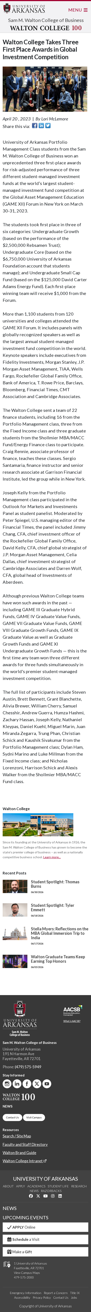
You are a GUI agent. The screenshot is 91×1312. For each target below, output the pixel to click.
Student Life (58, 1186)
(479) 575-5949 (28, 1067)
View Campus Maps (27, 1273)
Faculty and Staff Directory (25, 1144)
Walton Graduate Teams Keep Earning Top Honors (58, 959)
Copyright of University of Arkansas (45, 1306)
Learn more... (52, 857)
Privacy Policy (42, 1297)
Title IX (75, 1293)
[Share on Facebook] (34, 125)
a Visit (26, 1239)
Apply (20, 1186)
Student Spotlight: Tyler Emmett (52, 907)
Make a (22, 1251)
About (8, 1186)
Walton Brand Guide (19, 1152)
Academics (36, 1186)
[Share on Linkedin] (41, 125)
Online (23, 1227)
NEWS (7, 1106)
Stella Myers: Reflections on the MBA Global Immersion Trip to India (59, 933)
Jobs (74, 1297)
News (34, 1191)
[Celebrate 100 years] (46, 28)
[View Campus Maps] (6, 1269)
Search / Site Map (17, 1136)
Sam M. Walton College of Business (46, 20)
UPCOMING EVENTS (25, 1217)
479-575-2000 (24, 1277)
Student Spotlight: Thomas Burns (55, 884)
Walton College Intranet (23, 1161)
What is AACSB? (71, 1021)
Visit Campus (34, 1117)
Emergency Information (25, 1293)
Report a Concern (56, 1293)
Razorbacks (51, 1191)
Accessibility (22, 1297)
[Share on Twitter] (48, 125)
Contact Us (12, 1117)
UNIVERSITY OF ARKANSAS (45, 1179)
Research (79, 1186)
